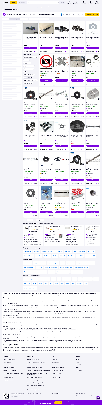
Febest (96, 279)
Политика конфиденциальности (35, 380)
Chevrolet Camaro (28, 255)
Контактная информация (58, 365)
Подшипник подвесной (63, 271)
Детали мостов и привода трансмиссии (37, 7)
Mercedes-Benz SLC (90, 255)
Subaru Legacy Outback (79, 251)
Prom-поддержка (7, 362)
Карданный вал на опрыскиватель (85, 263)
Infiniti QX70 (80, 255)
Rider (74, 279)
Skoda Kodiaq (27, 251)
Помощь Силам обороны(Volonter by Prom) (57, 376)
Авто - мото (14, 7)
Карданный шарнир (53, 263)
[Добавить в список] (36, 34)
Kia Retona (36, 251)
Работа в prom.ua (56, 362)
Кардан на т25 (27, 263)
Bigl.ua (77, 359)
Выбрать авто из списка (92, 14)
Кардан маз (51, 271)
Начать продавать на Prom (33, 365)
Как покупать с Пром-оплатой (10, 370)
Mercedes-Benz (66, 279)
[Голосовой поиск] (58, 2)
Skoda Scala (71, 255)
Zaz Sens (55, 255)
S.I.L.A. (34, 283)
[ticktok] (84, 393)
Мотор (56, 283)
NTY (59, 279)
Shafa (77, 362)
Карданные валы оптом (30, 288)
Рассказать (58, 402)
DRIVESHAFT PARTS (45, 279)
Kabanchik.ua (79, 365)
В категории (22, 2)
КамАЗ (40, 283)
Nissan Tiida (91, 251)
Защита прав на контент (58, 367)
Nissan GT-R (38, 255)
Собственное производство (30, 279)
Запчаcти (39, 267)
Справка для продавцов (33, 359)
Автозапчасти (22, 7)
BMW (53, 279)
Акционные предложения (9, 365)
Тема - (33, 393)
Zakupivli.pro (79, 370)
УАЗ (51, 283)
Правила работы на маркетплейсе (35, 383)
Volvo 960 (60, 251)
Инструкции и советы (8, 380)
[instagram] (82, 393)
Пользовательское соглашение (34, 377)
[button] (30, 48)
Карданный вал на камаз (66, 267)
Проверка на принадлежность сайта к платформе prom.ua (12, 376)
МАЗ (86, 283)
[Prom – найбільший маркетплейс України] (5, 3)
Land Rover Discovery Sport (48, 251)
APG (79, 279)
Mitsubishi (79, 283)
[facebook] (79, 393)
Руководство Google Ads (33, 389)
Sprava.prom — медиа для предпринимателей (38, 370)
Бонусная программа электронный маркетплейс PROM (35, 386)
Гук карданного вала (29, 267)
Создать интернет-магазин (33, 362)
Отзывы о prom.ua (56, 373)
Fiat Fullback (47, 255)
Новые (62, 263)
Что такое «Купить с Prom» (9, 367)
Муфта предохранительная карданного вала (35, 271)
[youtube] (77, 393)
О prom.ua (54, 359)
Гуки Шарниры (70, 263)
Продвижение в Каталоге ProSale (35, 367)
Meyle (67, 283)
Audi (62, 283)
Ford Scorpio (68, 251)
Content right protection (57, 370)
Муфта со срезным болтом (51, 267)
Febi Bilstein (27, 283)
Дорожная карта (87, 279)
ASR (46, 283)
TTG (73, 283)
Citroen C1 (62, 255)
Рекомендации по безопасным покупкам (13, 373)
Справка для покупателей (9, 359)
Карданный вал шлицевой (81, 267)
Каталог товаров (6, 7)
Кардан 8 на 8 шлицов (39, 263)
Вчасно (77, 367)
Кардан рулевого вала (77, 271)
